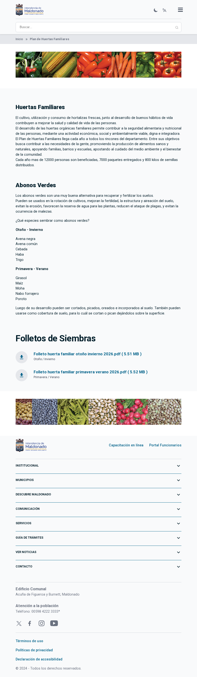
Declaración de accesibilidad (39, 659)
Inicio (19, 39)
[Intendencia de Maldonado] (29, 10)
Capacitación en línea (126, 445)
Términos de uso (29, 641)
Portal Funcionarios (165, 445)
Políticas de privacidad (34, 650)
